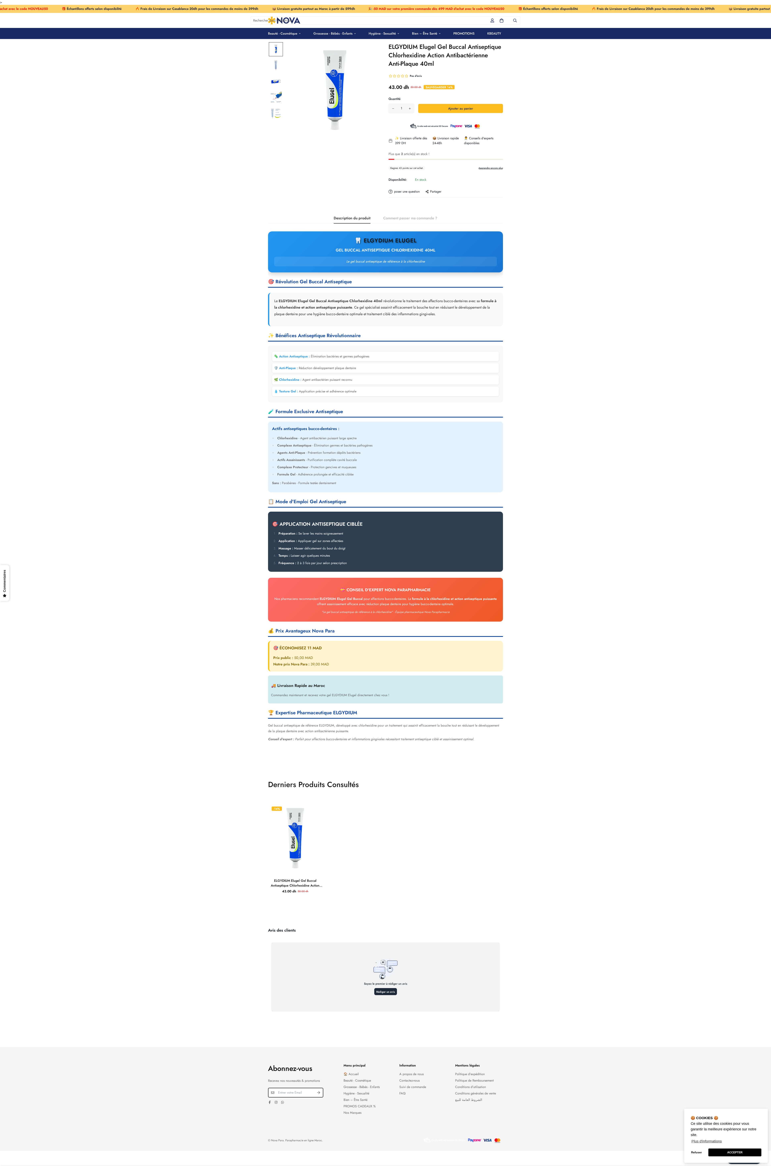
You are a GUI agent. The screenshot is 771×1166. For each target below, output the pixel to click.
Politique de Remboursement (474, 1080)
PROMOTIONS (463, 33)
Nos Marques (352, 1112)
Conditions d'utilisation (470, 1087)
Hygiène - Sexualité (382, 33)
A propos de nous (411, 1074)
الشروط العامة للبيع (468, 1099)
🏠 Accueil (351, 1074)
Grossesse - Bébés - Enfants (333, 33)
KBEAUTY (494, 33)
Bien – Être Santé (424, 33)
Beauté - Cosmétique (282, 33)
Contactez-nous (409, 1080)
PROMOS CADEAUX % (360, 1106)
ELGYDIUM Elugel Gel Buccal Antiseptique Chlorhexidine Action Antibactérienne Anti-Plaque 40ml (295, 883)
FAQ (402, 1093)
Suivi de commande (412, 1087)
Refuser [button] (696, 1152)
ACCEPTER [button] (734, 1152)
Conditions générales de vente (475, 1093)
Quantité (395, 98)
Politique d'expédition (470, 1074)
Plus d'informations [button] (706, 1141)
